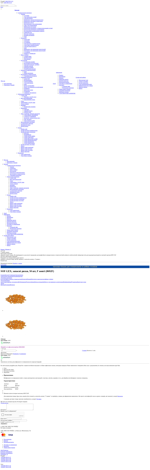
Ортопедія (23, 38)
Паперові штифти (29, 67)
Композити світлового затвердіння (33, 21)
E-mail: (3, 422)
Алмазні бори (27, 56)
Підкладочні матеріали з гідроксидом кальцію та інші (38, 28)
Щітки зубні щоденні (26, 148)
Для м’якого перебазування (31, 45)
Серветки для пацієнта (30, 92)
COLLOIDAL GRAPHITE (31, 115)
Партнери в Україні (9, 85)
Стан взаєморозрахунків (85, 84)
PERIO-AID (24, 129)
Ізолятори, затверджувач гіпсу (32, 118)
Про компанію (8, 83)
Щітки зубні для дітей (27, 150)
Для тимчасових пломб (30, 17)
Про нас (3, 81)
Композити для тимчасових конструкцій (35, 49)
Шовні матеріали (28, 73)
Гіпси (22, 101)
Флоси (22, 146)
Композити (24, 108)
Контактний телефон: (6, 420)
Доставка (38, 399)
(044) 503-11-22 (8, 2)
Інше (25, 36)
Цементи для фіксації (29, 53)
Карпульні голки (28, 90)
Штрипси (12, 284)
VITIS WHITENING (29, 143)
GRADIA (26, 109)
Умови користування (64, 89)
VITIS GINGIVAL (29, 137)
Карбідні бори (28, 57)
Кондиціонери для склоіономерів (33, 24)
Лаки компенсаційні (29, 120)
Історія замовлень (83, 83)
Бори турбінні (24, 55)
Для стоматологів (25, 154)
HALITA (26, 133)
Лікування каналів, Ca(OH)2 (31, 64)
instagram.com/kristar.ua (6, 453)
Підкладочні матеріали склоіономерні (34, 29)
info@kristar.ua (4, 450)
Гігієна (19, 127)
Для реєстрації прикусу (30, 46)
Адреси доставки (83, 81)
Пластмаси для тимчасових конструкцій (34, 50)
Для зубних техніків (26, 155)
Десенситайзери (28, 81)
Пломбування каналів (30, 69)
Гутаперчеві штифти (29, 62)
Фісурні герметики (29, 33)
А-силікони (27, 42)
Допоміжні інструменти (30, 76)
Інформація (59, 72)
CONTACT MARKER (30, 116)
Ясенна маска (24, 126)
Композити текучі (29, 22)
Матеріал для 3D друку (30, 97)
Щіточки (3, 284)
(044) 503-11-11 (9, 1)
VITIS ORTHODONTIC (30, 140)
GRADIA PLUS (28, 111)
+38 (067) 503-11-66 (6, 458)
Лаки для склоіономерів (30, 25)
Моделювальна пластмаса (28, 122)
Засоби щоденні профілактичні (29, 130)
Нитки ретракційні (29, 85)
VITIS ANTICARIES (29, 136)
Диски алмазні (25, 104)
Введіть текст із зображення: (8, 411)
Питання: (3, 409)
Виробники (62, 76)
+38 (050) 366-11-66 (6, 460)
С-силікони (27, 52)
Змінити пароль (83, 87)
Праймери (27, 88)
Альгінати (27, 41)
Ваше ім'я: (4, 418)
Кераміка (23, 105)
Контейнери (27, 59)
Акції (54, 83)
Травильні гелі (28, 32)
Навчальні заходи (63, 79)
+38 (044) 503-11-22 (6, 465)
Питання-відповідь (64, 82)
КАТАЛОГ (3, 265)
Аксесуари (27, 39)
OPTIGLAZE (27, 112)
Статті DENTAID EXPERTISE (67, 93)
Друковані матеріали (64, 90)
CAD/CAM (24, 95)
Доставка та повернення (65, 83)
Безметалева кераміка (29, 106)
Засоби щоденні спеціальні (28, 132)
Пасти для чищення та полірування (33, 87)
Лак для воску (28, 119)
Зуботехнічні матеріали (24, 94)
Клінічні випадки (63, 80)
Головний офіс (66, 86)
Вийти (80, 88)
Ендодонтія (24, 60)
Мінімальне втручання (30, 26)
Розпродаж (21, 153)
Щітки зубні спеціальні (27, 147)
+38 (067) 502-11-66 (6, 467)
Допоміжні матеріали (26, 77)
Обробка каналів (28, 66)
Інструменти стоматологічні (28, 74)
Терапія (23, 14)
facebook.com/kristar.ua (6, 451)
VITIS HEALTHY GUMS (31, 139)
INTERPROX (27, 134)
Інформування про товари (86, 85)
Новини (61, 78)
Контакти (61, 85)
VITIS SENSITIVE (29, 141)
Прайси (61, 75)
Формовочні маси (25, 125)
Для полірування (28, 83)
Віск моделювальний (26, 98)
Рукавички (27, 91)
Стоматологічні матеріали (25, 12)
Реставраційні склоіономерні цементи (34, 31)
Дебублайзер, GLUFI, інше (28, 102)
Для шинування (28, 18)
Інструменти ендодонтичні (31, 63)
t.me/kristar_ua (4, 454)
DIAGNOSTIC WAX (29, 99)
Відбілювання (27, 80)
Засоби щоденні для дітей (28, 144)
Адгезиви (26, 15)
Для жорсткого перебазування (32, 43)
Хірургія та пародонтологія (28, 70)
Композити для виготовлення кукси (33, 19)
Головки (7, 284)
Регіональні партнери (68, 87)
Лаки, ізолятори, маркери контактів (30, 113)
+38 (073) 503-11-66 (6, 461)
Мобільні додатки (64, 92)
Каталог (17, 10)
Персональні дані (83, 80)
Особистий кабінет (81, 77)
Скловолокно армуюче (27, 123)
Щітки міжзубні (25, 151)
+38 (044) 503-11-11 (6, 457)
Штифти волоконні (29, 35)
